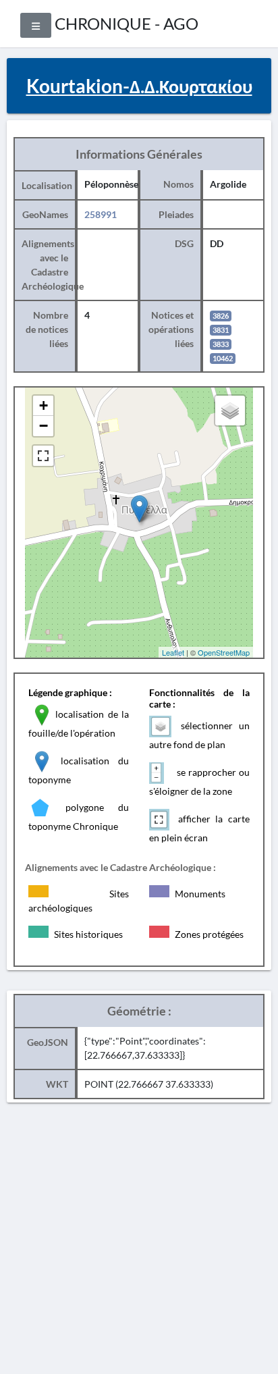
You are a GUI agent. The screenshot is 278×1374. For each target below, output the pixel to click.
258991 (100, 214)
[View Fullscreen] (43, 456)
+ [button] (43, 405)
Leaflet (173, 652)
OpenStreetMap (224, 652)
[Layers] (230, 410)
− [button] (43, 425)
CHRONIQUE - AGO (126, 23)
